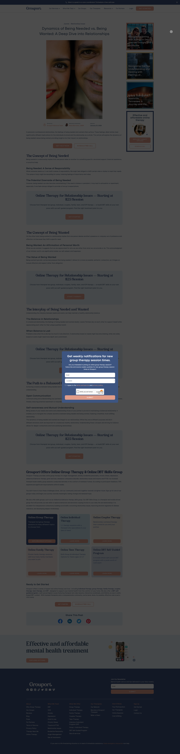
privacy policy (98, 385)
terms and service (82, 385)
